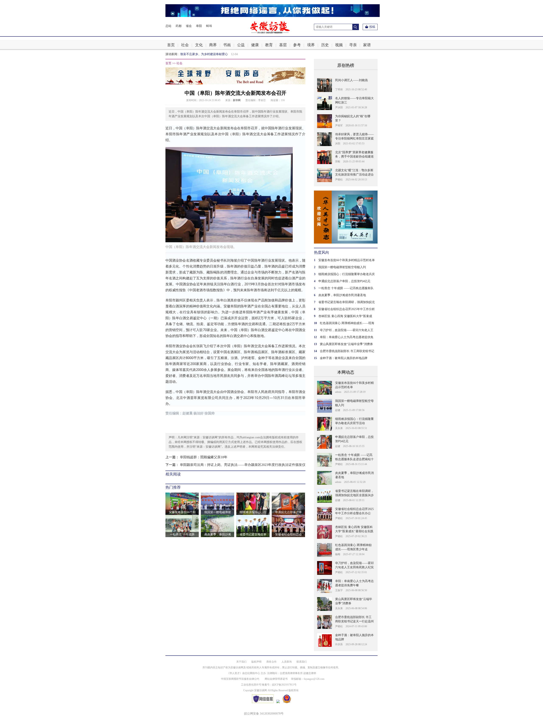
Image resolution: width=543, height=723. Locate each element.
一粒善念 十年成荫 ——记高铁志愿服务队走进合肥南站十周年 (354, 459)
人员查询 (286, 661)
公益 (241, 45)
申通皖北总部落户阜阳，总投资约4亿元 (344, 281)
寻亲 (353, 45)
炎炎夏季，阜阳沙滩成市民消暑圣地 (342, 295)
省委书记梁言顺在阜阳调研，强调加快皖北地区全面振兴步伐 (354, 495)
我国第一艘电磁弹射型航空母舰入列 (342, 267)
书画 (227, 45)
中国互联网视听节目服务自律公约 (240, 678)
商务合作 (271, 661)
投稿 (372, 26)
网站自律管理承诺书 (276, 678)
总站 (168, 26)
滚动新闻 (171, 54)
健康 (255, 45)
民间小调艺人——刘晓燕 (351, 80)
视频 (339, 45)
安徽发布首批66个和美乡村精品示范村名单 (346, 260)
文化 (199, 45)
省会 (189, 26)
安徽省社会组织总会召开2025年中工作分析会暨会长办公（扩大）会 (354, 513)
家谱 (367, 45)
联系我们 (302, 661)
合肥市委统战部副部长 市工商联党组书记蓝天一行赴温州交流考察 (354, 621)
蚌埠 (209, 26)
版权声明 (256, 661)
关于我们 (241, 661)
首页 (171, 45)
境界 (311, 45)
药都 (179, 26)
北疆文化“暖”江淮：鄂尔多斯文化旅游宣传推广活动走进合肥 (354, 174)
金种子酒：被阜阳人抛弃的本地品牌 (343, 358)
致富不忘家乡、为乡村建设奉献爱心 (204, 51)
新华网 (237, 100)
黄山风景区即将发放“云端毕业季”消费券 (346, 344)
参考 (297, 45)
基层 (283, 45)
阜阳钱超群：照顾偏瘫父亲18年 (203, 457)
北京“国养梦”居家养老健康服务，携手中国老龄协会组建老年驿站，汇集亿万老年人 (354, 156)
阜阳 (199, 26)
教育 (269, 45)
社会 (185, 45)
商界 (213, 45)
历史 (325, 45)
